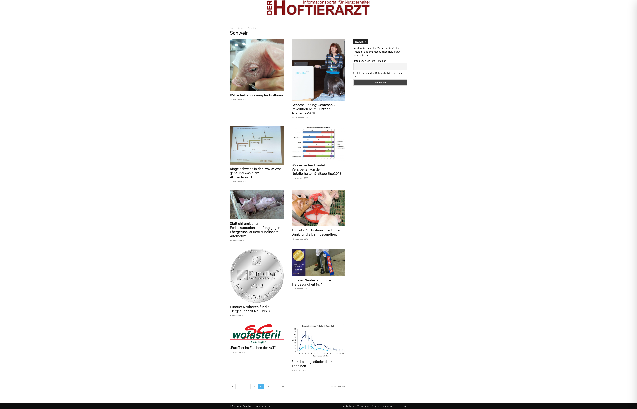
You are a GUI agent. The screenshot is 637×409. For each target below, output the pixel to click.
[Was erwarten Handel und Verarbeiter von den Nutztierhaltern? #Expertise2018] (318, 143)
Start (232, 28)
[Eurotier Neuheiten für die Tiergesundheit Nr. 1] (318, 262)
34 (253, 386)
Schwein (241, 28)
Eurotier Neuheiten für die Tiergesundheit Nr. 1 (311, 282)
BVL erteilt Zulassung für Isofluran (256, 95)
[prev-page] (233, 386)
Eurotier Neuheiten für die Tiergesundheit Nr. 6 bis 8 (250, 309)
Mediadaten (348, 406)
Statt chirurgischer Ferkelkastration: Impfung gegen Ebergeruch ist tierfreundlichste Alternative (255, 230)
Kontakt (375, 406)
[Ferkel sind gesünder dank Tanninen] (318, 341)
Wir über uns (363, 406)
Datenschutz (387, 406)
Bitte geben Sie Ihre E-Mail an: (370, 60)
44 (283, 386)
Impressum (402, 406)
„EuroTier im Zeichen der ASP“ (253, 348)
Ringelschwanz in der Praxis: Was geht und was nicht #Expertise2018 (256, 173)
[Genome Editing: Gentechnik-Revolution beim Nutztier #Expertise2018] (318, 70)
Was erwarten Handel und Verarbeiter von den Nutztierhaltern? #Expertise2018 (317, 169)
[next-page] (290, 386)
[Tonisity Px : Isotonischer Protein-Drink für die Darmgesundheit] (318, 208)
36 (269, 386)
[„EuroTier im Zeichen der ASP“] (257, 334)
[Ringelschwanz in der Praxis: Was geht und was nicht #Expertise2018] (257, 145)
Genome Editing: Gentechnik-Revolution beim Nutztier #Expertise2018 (314, 109)
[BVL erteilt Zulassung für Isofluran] (257, 65)
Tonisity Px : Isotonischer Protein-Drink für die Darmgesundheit (317, 232)
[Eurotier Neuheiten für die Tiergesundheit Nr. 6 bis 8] (257, 276)
